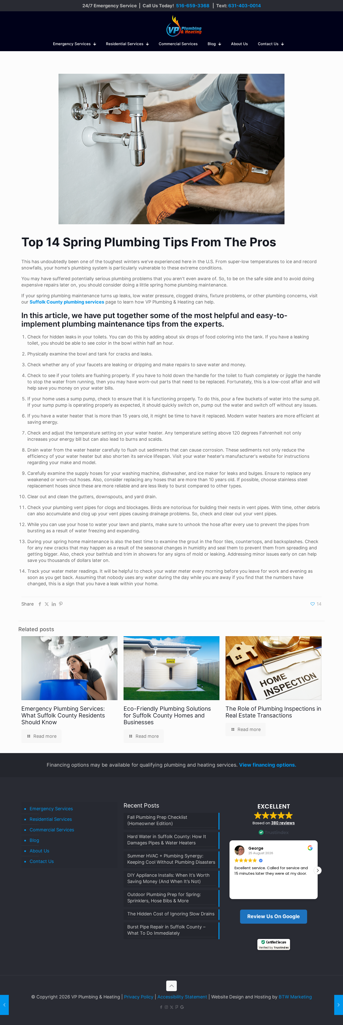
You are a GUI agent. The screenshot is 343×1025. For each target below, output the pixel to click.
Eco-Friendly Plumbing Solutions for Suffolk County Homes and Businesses (167, 715)
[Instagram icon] (166, 1007)
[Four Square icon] (177, 1007)
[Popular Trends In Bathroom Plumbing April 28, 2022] (4, 1005)
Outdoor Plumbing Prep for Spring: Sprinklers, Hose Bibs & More (164, 897)
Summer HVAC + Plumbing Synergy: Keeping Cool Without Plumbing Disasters (171, 859)
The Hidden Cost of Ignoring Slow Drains (170, 913)
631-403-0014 (244, 5)
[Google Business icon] (182, 1007)
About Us (39, 850)
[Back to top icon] (171, 986)
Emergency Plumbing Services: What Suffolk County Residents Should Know (63, 715)
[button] (317, 870)
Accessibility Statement (182, 996)
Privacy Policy (138, 996)
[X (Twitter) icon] (172, 1007)
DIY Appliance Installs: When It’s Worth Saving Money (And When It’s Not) (168, 878)
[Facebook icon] (161, 1007)
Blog (34, 840)
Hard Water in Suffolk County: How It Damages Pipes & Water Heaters (166, 839)
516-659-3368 (192, 5)
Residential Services (51, 819)
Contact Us (42, 861)
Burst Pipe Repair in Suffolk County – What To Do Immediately (166, 930)
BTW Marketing (295, 996)
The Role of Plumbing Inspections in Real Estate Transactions (273, 712)
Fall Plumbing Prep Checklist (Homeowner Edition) (157, 820)
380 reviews (283, 823)
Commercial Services (52, 829)
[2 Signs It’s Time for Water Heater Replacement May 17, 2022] (338, 1005)
